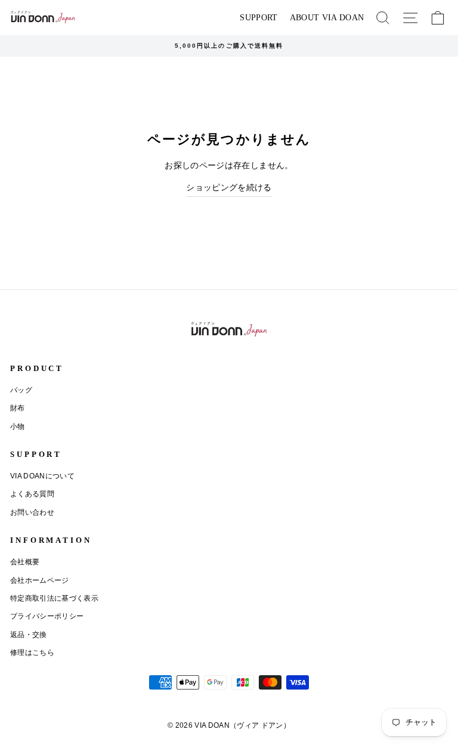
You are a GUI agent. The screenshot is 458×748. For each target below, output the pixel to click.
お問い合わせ (32, 512)
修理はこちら (32, 652)
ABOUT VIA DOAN (327, 17)
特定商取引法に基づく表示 (54, 598)
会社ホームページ (39, 580)
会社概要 (24, 562)
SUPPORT (258, 17)
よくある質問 (32, 494)
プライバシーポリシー (46, 616)
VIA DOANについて (42, 476)
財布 (17, 408)
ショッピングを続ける (228, 187)
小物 (17, 426)
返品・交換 (28, 634)
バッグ (21, 390)
